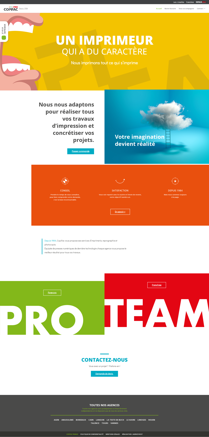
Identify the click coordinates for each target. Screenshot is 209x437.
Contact (200, 9)
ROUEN (151, 420)
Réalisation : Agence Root (132, 434)
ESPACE (201, 2)
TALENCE (95, 423)
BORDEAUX (81, 420)
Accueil (159, 9)
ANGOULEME (67, 420)
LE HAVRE (130, 420)
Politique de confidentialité (91, 434)
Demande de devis (104, 373)
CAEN (91, 420)
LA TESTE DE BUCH (115, 420)
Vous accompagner (186, 9)
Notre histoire (170, 9)
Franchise (190, 2)
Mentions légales (113, 434)
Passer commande (80, 151)
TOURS (105, 423)
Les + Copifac (179, 2)
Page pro (52, 292)
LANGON (100, 420)
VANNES (114, 423)
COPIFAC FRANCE (72, 434)
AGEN (56, 420)
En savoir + (120, 211)
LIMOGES (142, 420)
